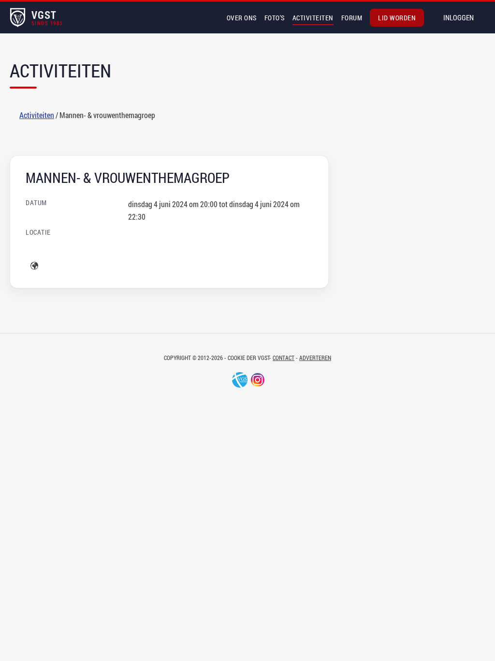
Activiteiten (313, 17)
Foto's (274, 17)
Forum (352, 17)
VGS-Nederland (240, 380)
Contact (283, 357)
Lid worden (397, 17)
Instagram (257, 380)
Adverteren (315, 357)
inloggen (458, 17)
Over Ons (242, 17)
